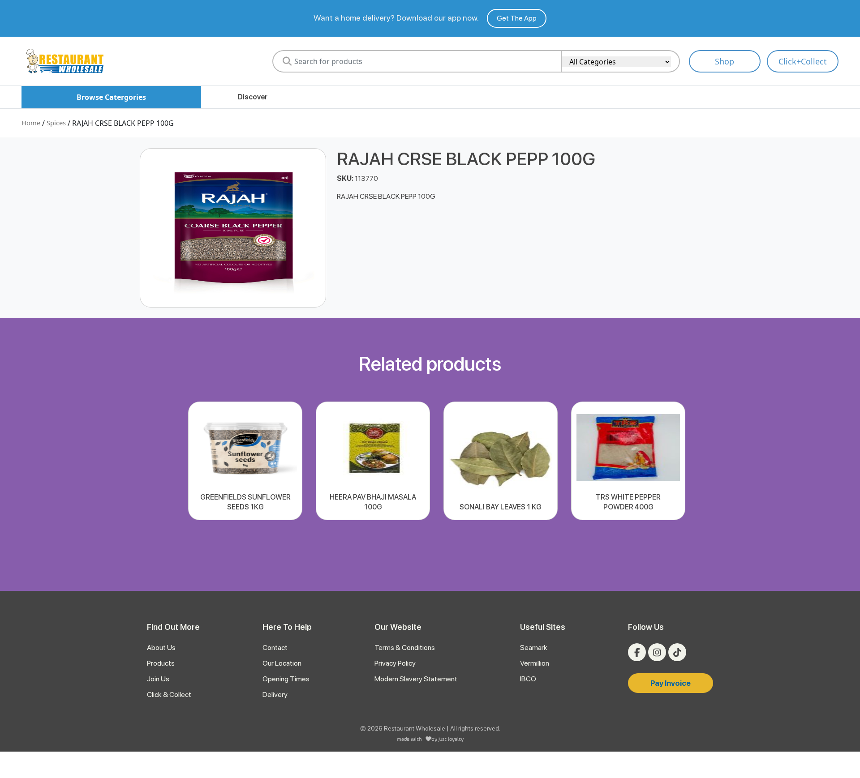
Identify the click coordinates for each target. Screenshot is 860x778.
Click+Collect (802, 61)
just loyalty (451, 738)
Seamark (533, 647)
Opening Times (286, 679)
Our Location (281, 663)
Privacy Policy (395, 663)
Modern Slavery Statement (415, 679)
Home (31, 122)
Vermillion (534, 663)
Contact (275, 647)
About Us (161, 647)
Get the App (517, 18)
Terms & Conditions (404, 647)
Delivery (275, 694)
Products (161, 663)
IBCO (528, 679)
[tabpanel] (245, 461)
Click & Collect (169, 694)
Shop (724, 61)
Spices (56, 122)
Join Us (158, 679)
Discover (252, 97)
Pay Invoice (670, 683)
